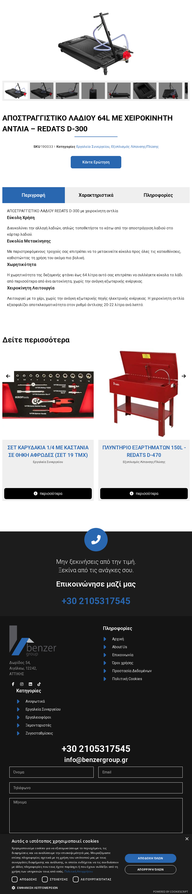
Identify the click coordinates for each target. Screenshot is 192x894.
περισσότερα (51, 493)
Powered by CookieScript (170, 891)
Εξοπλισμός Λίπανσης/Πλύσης (135, 146)
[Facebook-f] (13, 684)
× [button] (186, 839)
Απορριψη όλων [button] (150, 869)
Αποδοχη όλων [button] (150, 858)
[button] (66, 887)
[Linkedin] (30, 684)
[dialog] (96, 864)
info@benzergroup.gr (96, 760)
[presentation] (8, 376)
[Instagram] (22, 684)
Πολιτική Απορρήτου (78, 871)
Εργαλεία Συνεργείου (92, 146)
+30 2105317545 (96, 601)
